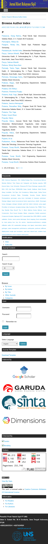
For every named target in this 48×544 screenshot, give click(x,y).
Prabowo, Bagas (8, 83)
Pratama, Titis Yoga (9, 112)
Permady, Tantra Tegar (10, 68)
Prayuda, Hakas (7, 118)
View (7, 242)
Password (5, 314)
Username (5, 307)
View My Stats (7, 481)
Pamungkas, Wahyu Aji (10, 42)
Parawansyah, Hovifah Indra (12, 50)
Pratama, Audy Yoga (9, 94)
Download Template (9, 355)
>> (22, 168)
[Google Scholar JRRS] (24, 373)
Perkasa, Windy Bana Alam (11, 65)
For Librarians (10, 507)
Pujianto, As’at (7, 139)
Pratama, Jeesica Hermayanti (12, 103)
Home (4, 17)
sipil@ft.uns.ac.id (24, 528)
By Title (8, 292)
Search (9, 17)
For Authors (9, 504)
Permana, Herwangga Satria (12, 77)
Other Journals (10, 295)
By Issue (8, 286)
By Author (8, 289)
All (44, 27)
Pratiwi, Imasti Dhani (9, 115)
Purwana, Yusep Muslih (10, 147)
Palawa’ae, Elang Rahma (11, 36)
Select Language (8, 340)
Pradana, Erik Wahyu (9, 89)
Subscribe (8, 245)
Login (35, 3)
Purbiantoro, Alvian (9, 141)
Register (43, 3)
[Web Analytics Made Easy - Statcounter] (5, 478)
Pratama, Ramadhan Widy (11, 106)
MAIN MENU (6, 10)
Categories (9, 298)
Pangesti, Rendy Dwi (10, 45)
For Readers (9, 501)
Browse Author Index (20, 17)
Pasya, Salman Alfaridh (10, 53)
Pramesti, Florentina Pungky (12, 92)
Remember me (11, 321)
